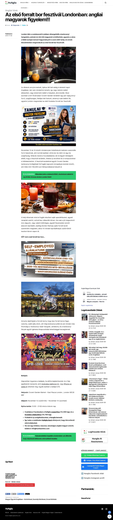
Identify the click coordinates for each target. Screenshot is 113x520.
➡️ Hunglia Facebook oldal (92, 473)
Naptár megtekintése (87, 305)
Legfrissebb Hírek (96, 432)
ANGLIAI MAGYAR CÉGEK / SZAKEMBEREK (81, 2)
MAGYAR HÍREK (64, 2)
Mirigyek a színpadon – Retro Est (95, 301)
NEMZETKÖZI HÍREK (52, 2)
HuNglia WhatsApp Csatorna (96, 455)
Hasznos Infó (36, 512)
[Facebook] (102, 509)
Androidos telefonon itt (50, 384)
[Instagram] (106, 509)
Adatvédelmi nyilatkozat (16, 512)
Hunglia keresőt (56, 417)
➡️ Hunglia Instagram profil (92, 478)
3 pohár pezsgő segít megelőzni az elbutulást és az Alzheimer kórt (11, 476)
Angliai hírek (11, 10)
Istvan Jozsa (16, 482)
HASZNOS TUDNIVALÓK (37, 2)
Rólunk (7, 512)
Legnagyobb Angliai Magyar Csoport (95, 467)
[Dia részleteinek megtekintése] (48, 123)
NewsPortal (85, 498)
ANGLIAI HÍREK (24, 2)
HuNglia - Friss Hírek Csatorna (95, 460)
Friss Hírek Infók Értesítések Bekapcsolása (20, 485)
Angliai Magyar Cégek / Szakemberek (52, 512)
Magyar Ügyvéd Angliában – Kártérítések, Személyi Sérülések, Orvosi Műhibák (30, 499)
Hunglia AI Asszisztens (97, 440)
